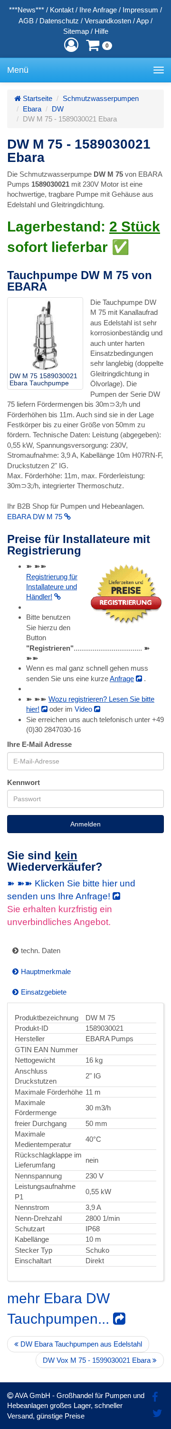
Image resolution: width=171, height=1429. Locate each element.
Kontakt (62, 10)
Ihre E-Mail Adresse (39, 744)
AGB (26, 21)
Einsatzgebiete (43, 992)
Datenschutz (59, 21)
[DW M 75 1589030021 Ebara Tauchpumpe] (45, 335)
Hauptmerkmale (46, 971)
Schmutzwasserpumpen (101, 98)
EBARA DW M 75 (35, 517)
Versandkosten (108, 21)
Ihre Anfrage (98, 10)
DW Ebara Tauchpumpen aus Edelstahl (80, 1344)
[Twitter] (157, 1413)
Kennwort (23, 782)
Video (84, 709)
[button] (71, 45)
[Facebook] (155, 1397)
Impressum (140, 10)
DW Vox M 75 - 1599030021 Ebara (97, 1360)
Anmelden (85, 824)
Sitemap (76, 31)
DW (58, 109)
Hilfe (101, 31)
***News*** (26, 10)
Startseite (36, 98)
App (142, 21)
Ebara (32, 109)
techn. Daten (40, 950)
